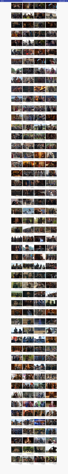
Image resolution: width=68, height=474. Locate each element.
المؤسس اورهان (62, 1)
